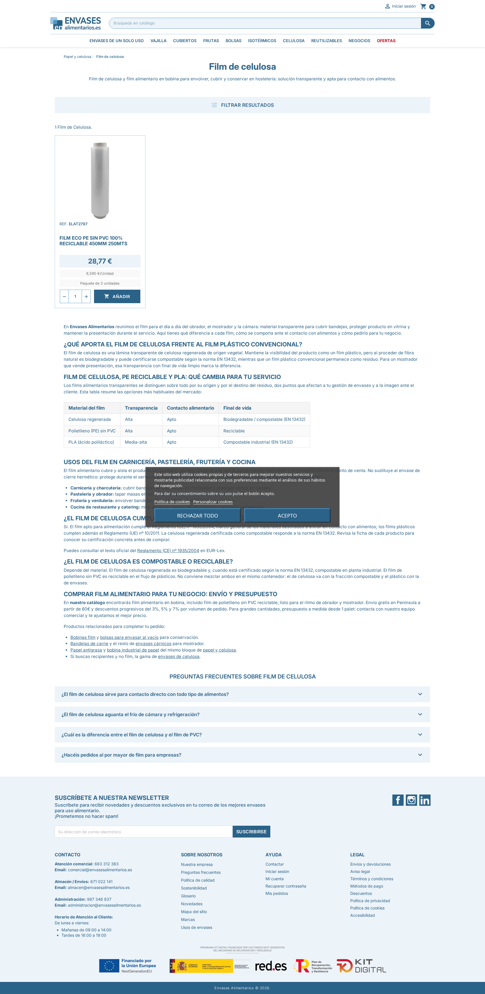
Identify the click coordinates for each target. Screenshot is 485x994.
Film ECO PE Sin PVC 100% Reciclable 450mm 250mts (93, 240)
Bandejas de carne (89, 643)
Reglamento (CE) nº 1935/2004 (168, 550)
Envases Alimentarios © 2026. (242, 988)
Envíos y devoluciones (370, 864)
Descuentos (361, 893)
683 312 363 (107, 863)
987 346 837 (99, 899)
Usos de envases (196, 927)
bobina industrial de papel (133, 650)
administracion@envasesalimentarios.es (104, 905)
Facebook (401, 800)
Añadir (117, 296)
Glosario (188, 895)
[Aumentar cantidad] (86, 296)
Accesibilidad (362, 915)
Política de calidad (198, 880)
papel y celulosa (219, 650)
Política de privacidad (370, 900)
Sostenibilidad (194, 888)
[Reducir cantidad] (64, 296)
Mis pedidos (277, 893)
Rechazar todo (197, 515)
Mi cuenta (275, 878)
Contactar (275, 864)
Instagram (415, 800)
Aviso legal (360, 871)
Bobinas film (82, 637)
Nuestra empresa (197, 864)
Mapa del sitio (194, 911)
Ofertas (386, 40)
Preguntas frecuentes (201, 872)
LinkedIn (427, 800)
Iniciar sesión (400, 6)
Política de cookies (172, 501)
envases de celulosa (179, 656)
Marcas (188, 919)
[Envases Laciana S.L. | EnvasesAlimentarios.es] (75, 23)
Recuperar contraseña (286, 886)
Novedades (191, 903)
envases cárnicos (153, 643)
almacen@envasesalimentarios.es (99, 887)
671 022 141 (101, 881)
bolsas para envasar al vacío (129, 637)
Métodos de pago (366, 886)
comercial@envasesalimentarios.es (100, 869)
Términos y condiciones (371, 878)
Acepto (287, 515)
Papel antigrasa (86, 650)
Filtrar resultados (242, 105)
